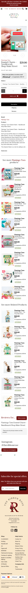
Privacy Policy (19, 548)
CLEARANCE (4, 539)
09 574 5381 (14, 5)
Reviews (14, 111)
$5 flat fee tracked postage (14, 3)
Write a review (22, 418)
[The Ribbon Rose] (12, 8)
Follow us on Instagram (9, 450)
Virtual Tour (18, 561)
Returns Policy (19, 546)
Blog (16, 567)
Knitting (3, 541)
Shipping (14, 108)
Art (2, 546)
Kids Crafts (4, 562)
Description (14, 104)
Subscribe (23, 488)
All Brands (4, 564)
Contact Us (18, 539)
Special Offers (5, 566)
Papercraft (4, 548)
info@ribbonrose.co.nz (14, 522)
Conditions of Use (20, 550)
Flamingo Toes (5, 60)
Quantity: (14, 87)
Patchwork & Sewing (6, 553)
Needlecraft (4, 543)
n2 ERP (7, 587)
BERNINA (3, 550)
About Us (17, 541)
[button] (1, 8)
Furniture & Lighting (6, 555)
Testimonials (18, 569)
